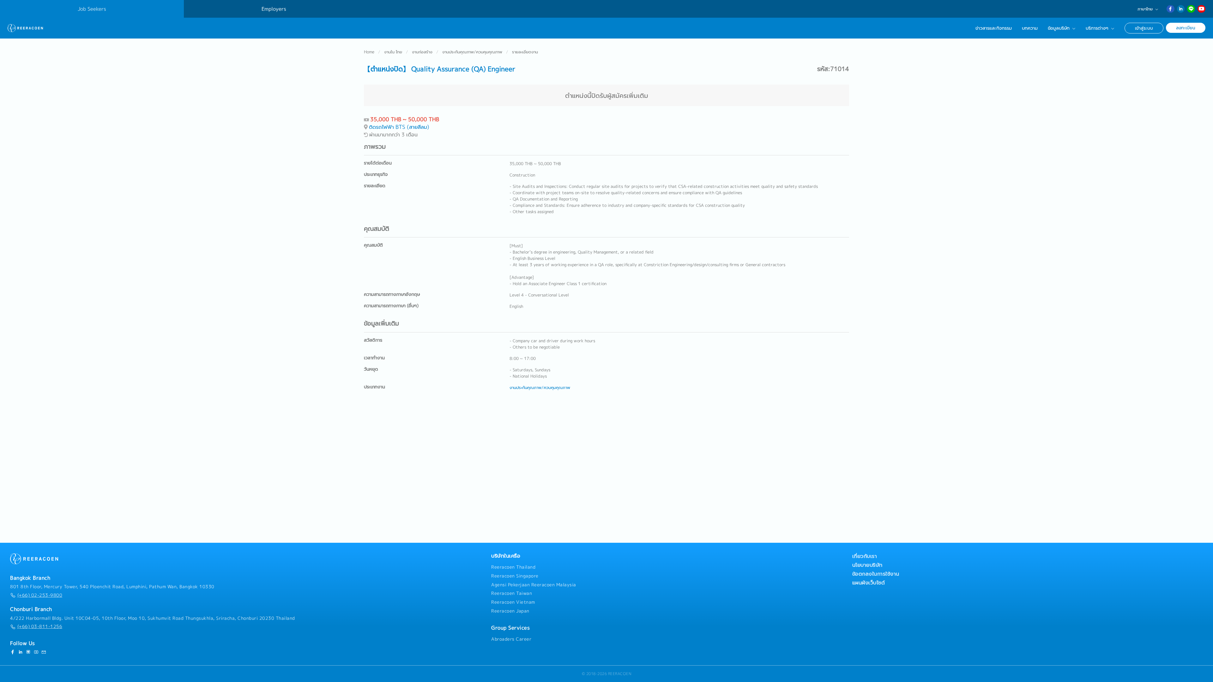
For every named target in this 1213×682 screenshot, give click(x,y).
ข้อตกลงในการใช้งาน (875, 574)
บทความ (1030, 28)
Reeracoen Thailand (513, 567)
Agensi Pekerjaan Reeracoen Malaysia (533, 585)
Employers (274, 8)
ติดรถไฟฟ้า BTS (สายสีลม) (399, 126)
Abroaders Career (511, 639)
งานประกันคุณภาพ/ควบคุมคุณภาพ (472, 52)
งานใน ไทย (393, 52)
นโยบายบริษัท (867, 565)
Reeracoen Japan (510, 611)
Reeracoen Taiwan (511, 593)
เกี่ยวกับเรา (864, 556)
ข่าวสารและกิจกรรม (993, 28)
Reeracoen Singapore (515, 576)
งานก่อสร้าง (422, 52)
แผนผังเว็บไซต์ (868, 582)
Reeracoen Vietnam (513, 602)
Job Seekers (92, 8)
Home (369, 52)
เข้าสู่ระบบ (1144, 28)
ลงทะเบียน (1185, 28)
